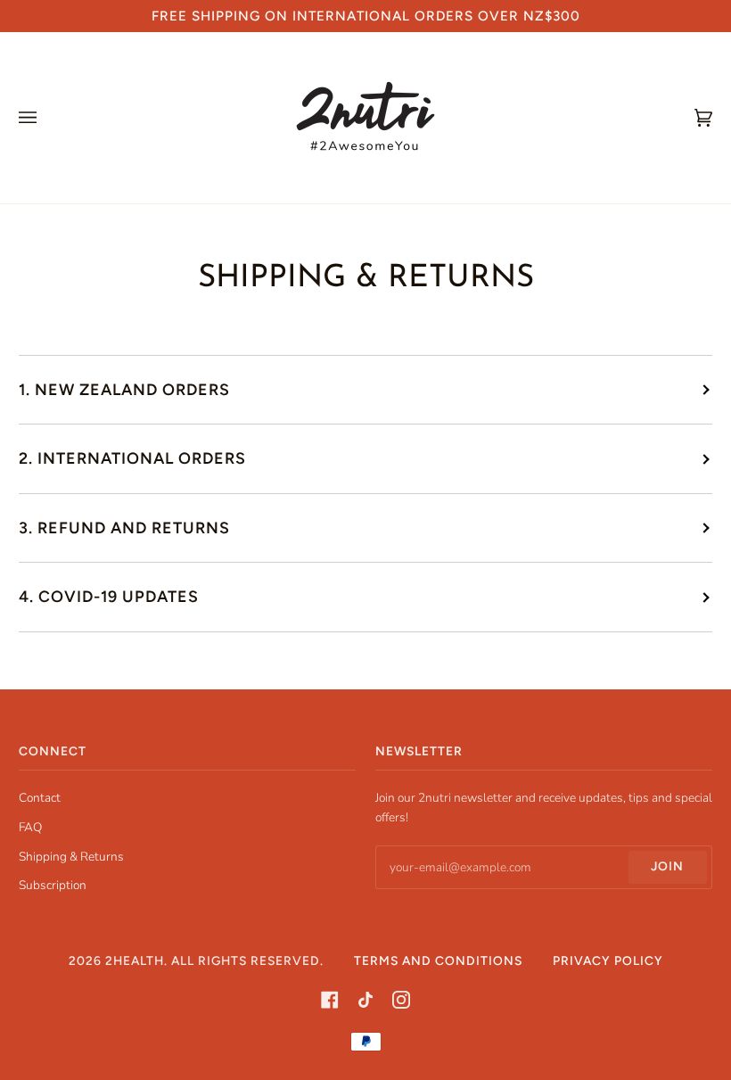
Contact (40, 797)
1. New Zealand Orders (124, 389)
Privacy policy (608, 960)
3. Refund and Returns (124, 527)
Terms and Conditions (438, 960)
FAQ (30, 827)
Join (667, 866)
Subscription (52, 885)
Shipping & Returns (71, 856)
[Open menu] (45, 117)
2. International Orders (132, 458)
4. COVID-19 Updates (109, 596)
